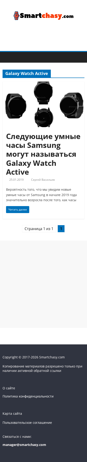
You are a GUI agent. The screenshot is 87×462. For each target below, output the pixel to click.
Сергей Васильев (43, 180)
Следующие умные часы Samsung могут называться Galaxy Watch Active (43, 154)
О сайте (9, 388)
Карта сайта (12, 413)
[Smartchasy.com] (7, 57)
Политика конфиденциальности (28, 396)
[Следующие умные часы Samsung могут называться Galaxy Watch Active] (43, 84)
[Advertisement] (43, 284)
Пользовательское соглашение (27, 422)
